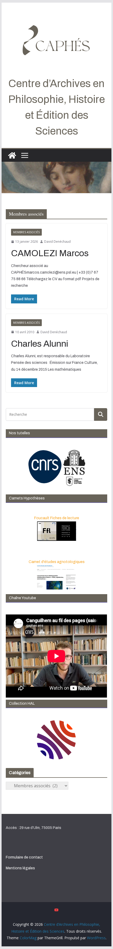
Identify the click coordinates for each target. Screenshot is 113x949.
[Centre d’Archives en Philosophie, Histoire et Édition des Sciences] (12, 155)
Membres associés (26, 232)
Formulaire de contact (24, 857)
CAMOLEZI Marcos (50, 253)
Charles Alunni (39, 344)
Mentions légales (20, 868)
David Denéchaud (57, 241)
